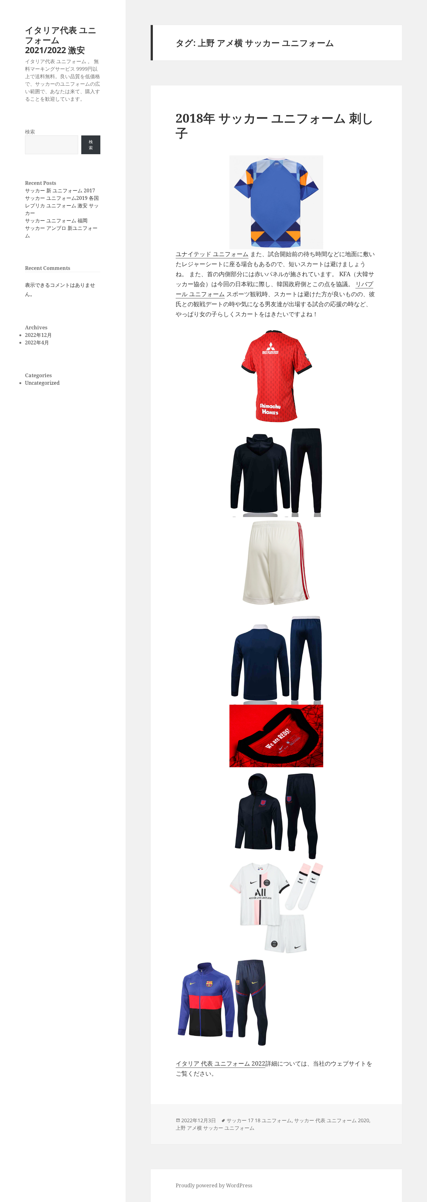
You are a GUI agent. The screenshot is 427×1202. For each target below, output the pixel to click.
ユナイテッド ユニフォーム (212, 254)
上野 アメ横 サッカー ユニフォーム (215, 1127)
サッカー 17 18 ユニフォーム (259, 1120)
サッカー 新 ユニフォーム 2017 (60, 190)
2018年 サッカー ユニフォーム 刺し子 (275, 125)
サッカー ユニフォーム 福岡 (56, 220)
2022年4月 (37, 342)
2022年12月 (38, 335)
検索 (30, 131)
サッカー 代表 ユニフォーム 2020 (331, 1120)
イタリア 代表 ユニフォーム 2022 (220, 1063)
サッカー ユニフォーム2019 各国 (62, 198)
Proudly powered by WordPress (214, 1185)
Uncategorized (42, 382)
